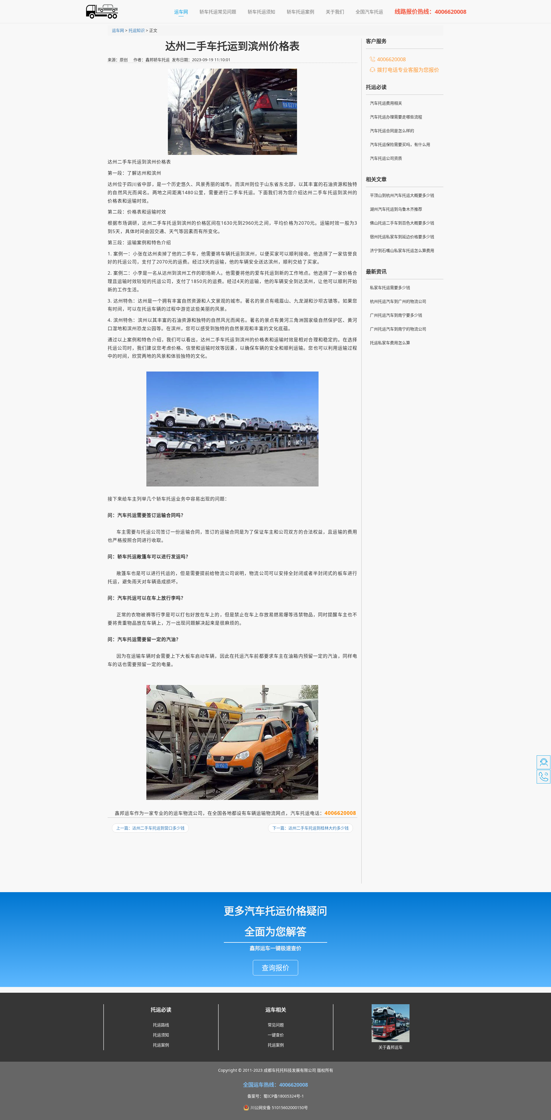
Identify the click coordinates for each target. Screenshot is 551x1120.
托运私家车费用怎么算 (390, 342)
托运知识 (137, 30)
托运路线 (161, 1024)
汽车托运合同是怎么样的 (392, 130)
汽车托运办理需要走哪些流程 (396, 117)
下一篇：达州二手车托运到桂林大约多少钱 (310, 828)
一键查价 (276, 1035)
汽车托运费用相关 (386, 103)
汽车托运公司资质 (386, 158)
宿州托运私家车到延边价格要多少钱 (402, 236)
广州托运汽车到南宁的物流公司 (398, 329)
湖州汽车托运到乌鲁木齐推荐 (396, 209)
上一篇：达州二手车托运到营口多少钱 (150, 828)
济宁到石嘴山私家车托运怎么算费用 (402, 250)
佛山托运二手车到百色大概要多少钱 (402, 223)
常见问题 (276, 1024)
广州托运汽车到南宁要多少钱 (396, 315)
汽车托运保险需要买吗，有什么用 (400, 144)
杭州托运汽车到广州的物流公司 (398, 301)
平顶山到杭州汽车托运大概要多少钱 (402, 195)
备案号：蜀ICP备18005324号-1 (275, 1096)
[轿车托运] (100, 11)
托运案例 (161, 1045)
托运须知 (161, 1035)
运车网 (184, 11)
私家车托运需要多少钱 (390, 287)
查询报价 (275, 967)
